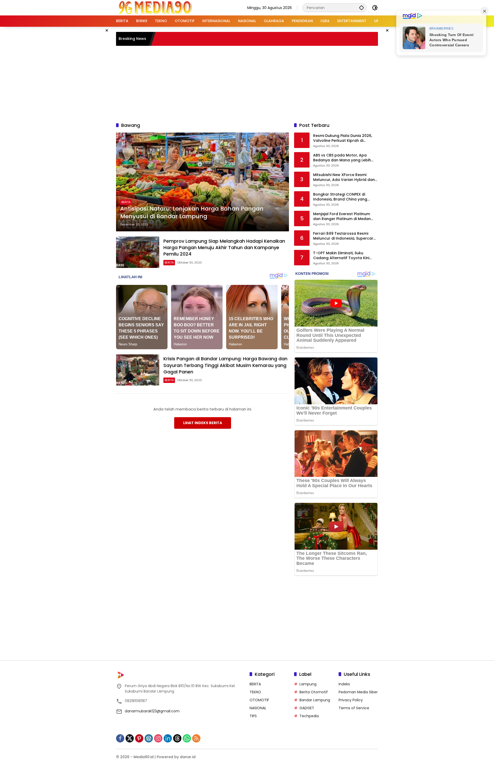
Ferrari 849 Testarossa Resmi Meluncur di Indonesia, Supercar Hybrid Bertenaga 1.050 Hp (343, 236)
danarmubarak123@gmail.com (152, 711)
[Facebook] (120, 738)
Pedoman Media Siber (358, 692)
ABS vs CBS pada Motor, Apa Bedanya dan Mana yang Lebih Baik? (342, 158)
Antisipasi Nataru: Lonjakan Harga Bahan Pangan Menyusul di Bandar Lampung (191, 213)
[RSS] (196, 738)
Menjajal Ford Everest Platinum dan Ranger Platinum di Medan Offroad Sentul (342, 217)
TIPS (253, 716)
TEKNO (255, 692)
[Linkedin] (168, 738)
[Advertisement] (247, 83)
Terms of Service (354, 708)
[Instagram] (158, 738)
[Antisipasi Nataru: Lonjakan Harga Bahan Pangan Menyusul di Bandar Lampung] (202, 182)
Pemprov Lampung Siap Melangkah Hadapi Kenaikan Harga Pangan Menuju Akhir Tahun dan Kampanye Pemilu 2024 (224, 247)
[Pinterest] (139, 738)
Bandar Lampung (314, 700)
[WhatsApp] (187, 738)
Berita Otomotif (313, 692)
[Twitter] (130, 738)
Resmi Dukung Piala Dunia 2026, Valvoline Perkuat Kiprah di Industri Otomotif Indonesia (342, 138)
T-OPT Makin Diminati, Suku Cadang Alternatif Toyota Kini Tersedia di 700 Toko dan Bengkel (345, 256)
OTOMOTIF (259, 700)
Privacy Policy (351, 700)
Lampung (307, 684)
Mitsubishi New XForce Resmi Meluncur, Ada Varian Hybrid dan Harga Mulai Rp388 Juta (344, 177)
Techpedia (309, 716)
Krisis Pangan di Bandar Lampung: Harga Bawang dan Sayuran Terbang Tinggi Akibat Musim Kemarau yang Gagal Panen (225, 365)
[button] (361, 7)
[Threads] (177, 738)
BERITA (125, 202)
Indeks (344, 684)
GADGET (306, 708)
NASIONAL (258, 708)
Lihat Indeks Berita (202, 422)
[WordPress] (149, 738)
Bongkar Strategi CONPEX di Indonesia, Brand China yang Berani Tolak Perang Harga (340, 197)
